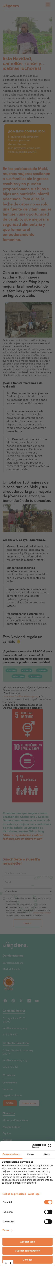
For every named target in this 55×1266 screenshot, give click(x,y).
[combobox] (8, 1263)
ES (6, 1263)
